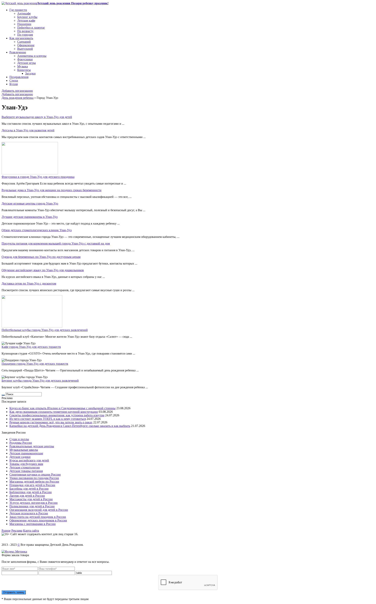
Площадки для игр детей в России (32, 485)
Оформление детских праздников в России (38, 520)
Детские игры (26, 63)
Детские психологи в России (28, 513)
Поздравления (18, 77)
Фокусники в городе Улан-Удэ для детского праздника (38, 176)
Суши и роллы (19, 439)
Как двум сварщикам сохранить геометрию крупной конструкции (53, 411)
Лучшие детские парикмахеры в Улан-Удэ (30, 216)
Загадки (30, 73)
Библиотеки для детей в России (30, 492)
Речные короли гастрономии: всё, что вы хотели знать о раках (50, 422)
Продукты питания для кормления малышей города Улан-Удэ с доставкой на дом (56, 243)
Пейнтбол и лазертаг (31, 27)
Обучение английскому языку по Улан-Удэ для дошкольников (43, 270)
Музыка (22, 66)
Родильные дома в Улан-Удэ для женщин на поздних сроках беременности (51, 190)
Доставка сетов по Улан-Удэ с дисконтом (29, 283)
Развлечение (17, 52)
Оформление (25, 45)
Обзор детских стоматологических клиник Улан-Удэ (37, 230)
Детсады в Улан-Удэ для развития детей (28, 130)
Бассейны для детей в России (29, 488)
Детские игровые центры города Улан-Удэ (30, 203)
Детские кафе (26, 20)
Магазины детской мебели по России (34, 481)
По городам (25, 34)
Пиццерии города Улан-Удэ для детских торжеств (35, 363)
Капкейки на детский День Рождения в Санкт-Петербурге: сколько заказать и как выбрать (69, 426)
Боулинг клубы (27, 17)
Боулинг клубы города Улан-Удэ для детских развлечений (40, 380)
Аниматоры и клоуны (31, 55)
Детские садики (20, 456)
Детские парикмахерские (26, 453)
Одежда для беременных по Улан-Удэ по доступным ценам (41, 256)
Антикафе (24, 13)
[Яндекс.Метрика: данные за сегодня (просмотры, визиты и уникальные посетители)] (14, 551)
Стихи (13, 80)
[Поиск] (3, 395)
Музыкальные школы (23, 449)
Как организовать (21, 38)
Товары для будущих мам (26, 464)
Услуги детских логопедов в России (33, 502)
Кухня (13, 84)
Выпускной (25, 48)
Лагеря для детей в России (27, 495)
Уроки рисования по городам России (34, 478)
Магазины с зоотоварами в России (32, 524)
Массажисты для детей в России (31, 499)
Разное (6, 530)
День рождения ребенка (17, 97)
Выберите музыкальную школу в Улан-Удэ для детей (37, 117)
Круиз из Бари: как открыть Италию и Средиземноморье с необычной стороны (62, 408)
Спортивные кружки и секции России (35, 474)
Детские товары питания (26, 471)
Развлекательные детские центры (31, 446)
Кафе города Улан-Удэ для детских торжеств (31, 346)
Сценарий (24, 41)
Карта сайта (31, 530)
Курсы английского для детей (29, 460)
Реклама (16, 530)
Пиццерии (24, 24)
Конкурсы (24, 70)
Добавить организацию (17, 90)
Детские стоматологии (24, 467)
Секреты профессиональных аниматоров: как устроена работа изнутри (56, 415)
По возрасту (25, 31)
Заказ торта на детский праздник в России (37, 516)
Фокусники (25, 59)
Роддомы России (20, 442)
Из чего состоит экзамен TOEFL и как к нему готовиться (47, 418)
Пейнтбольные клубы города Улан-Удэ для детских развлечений (45, 330)
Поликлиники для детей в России (32, 506)
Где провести (18, 10)
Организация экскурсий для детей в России (38, 509)
